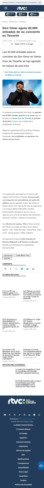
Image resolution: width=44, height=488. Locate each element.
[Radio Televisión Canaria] (22, 401)
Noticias (13, 22)
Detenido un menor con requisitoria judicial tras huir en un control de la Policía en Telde (32, 352)
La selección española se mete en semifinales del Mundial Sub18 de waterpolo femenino (27, 371)
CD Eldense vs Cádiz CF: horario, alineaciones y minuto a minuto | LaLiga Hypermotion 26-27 (31, 323)
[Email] (33, 269)
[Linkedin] (27, 269)
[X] (4, 269)
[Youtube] (5, 415)
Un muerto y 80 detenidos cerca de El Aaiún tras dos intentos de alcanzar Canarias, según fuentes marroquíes (11, 354)
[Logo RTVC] (22, 8)
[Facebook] (10, 269)
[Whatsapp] (39, 415)
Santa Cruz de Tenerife (21, 118)
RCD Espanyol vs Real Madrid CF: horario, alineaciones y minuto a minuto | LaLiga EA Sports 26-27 (11, 324)
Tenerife (7, 258)
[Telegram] (21, 269)
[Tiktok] (19, 415)
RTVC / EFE (7, 41)
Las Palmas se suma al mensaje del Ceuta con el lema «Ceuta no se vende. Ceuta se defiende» (32, 294)
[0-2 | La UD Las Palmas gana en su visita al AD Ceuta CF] (11, 283)
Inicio (5, 22)
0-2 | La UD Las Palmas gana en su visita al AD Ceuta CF (11, 293)
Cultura (22, 22)
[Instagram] (24, 415)
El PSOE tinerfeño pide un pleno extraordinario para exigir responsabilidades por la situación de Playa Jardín (28, 383)
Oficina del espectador (27, 419)
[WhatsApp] (16, 269)
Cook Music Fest (23, 255)
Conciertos (8, 255)
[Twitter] (14, 415)
